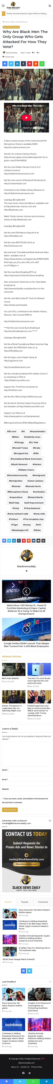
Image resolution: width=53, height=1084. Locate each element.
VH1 (39, 524)
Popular (24, 902)
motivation (39, 491)
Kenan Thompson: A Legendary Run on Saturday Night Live (11, 708)
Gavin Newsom (20, 464)
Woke (38, 530)
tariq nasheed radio (18, 513)
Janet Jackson (36, 481)
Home (7, 22)
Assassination (38, 431)
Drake (37, 448)
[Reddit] (29, 541)
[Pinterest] (24, 541)
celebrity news (32, 437)
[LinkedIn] (14, 541)
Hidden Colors (27, 470)
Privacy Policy (36, 1067)
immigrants (39, 475)
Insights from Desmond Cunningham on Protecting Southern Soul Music (39, 1007)
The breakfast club (34, 519)
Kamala (16, 486)
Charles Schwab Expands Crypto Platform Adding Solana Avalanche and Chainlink (34, 938)
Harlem (37, 464)
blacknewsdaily (11, 53)
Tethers (14, 519)
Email (5, 779)
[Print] (43, 541)
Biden (16, 437)
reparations (17, 497)
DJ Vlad (34, 442)
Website (5, 789)
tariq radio (40, 513)
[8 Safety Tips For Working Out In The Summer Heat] (10, 951)
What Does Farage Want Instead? (19, 959)
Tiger (15, 524)
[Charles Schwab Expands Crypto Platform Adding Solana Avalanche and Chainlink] (10, 939)
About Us (15, 1067)
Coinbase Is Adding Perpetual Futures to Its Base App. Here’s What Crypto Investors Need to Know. (33, 925)
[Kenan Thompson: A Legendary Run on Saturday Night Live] (13, 696)
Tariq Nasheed (32, 508)
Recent (8, 902)
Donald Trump (21, 448)
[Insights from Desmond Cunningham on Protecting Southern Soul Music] (39, 994)
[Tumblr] (19, 541)
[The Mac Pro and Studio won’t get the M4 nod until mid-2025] (39, 669)
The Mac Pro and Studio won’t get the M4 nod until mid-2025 (39, 680)
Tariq (16, 508)
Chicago (20, 442)
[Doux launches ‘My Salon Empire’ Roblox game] (10, 913)
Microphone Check (18, 491)
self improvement (34, 502)
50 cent (12, 431)
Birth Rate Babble (10, 678)
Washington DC (21, 530)
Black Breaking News (19, 22)
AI (24, 431)
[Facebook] (4, 541)
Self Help (14, 502)
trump (27, 524)
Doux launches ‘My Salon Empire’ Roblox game (12, 1005)
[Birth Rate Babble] (13, 669)
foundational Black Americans (27, 459)
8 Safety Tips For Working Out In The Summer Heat (27, 14)
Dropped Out (21, 453)
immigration (16, 481)
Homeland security (17, 475)
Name (5, 770)
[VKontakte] (34, 541)
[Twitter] (9, 541)
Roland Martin (36, 497)
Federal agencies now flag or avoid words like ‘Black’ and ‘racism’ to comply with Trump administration (39, 711)
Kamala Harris (34, 486)
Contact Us (24, 1067)
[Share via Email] (38, 541)
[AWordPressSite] (13, 5)
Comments (43, 902)
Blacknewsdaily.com (26, 1063)
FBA (37, 453)
